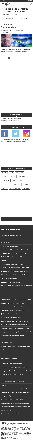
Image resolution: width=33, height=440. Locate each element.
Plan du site (15, 438)
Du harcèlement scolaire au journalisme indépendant (15, 406)
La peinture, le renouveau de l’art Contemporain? (14, 253)
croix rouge (5, 180)
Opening (3, 260)
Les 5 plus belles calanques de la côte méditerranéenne (16, 299)
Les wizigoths (4, 385)
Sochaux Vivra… (9, 27)
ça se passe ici (15, 120)
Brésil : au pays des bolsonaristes (10, 246)
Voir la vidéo (4, 54)
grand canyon (6, 184)
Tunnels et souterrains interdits (9, 278)
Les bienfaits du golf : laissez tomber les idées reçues (15, 328)
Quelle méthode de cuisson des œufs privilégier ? (14, 321)
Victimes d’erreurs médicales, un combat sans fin (14, 271)
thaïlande (5, 176)
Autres (3, 32)
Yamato (13, 176)
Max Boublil (19, 172)
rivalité (4, 188)
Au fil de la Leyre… (6, 242)
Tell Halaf (26, 188)
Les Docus (8, 438)
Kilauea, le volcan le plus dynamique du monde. (14, 324)
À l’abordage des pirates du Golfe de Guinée (13, 264)
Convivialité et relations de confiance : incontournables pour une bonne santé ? (16, 378)
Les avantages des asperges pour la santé (12, 335)
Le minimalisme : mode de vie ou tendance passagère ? (16, 306)
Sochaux (13, 57)
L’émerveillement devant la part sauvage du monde (15, 403)
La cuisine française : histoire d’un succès (12, 374)
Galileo (4, 172)
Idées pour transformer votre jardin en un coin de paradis (16, 332)
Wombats (16, 184)
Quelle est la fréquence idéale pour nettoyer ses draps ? (16, 314)
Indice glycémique (18, 180)
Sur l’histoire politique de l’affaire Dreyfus (12, 399)
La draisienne (4, 239)
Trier (25, 18)
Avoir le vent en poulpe (7, 410)
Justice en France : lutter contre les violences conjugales (16, 285)
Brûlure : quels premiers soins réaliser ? (12, 317)
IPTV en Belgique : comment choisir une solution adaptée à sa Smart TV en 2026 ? (14, 339)
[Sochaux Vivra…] (16, 47)
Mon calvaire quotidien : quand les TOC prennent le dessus (15, 250)
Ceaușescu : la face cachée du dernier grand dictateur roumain (15, 268)
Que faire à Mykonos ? (7, 342)
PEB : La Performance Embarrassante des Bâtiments (15, 275)
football (4, 57)
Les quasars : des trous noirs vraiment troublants (14, 388)
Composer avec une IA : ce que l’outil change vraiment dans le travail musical (16, 310)
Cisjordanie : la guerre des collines (10, 282)
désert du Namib (15, 188)
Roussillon (5, 192)
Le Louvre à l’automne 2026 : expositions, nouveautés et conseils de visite (16, 346)
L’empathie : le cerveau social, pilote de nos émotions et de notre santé (16, 392)
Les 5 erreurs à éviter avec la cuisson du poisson (14, 349)
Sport (6, 32)
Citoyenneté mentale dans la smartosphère (12, 381)
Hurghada (22, 176)
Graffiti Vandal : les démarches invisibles (12, 257)
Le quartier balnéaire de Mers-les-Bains (11, 363)
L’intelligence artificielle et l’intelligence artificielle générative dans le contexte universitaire (14, 367)
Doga (11, 172)
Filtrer (10, 18)
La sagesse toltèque (6, 396)
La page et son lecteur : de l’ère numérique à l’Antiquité (16, 371)
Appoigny (25, 184)
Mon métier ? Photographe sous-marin (11, 235)
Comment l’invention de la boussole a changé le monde (16, 303)
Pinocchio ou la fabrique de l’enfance (11, 414)
